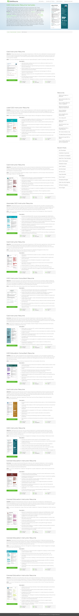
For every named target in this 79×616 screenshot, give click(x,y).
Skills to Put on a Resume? (63, 121)
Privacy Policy (22, 614)
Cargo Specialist (62, 174)
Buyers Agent (62, 177)
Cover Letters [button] (50, 1)
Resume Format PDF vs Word (64, 138)
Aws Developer (62, 169)
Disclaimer (36, 614)
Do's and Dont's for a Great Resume (63, 129)
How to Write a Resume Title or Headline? (64, 103)
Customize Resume (12, 80)
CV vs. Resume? (62, 117)
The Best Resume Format (65, 134)
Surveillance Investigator (64, 155)
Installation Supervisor (64, 153)
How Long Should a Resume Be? (63, 115)
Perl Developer (62, 150)
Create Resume (68, 1)
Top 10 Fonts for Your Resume (64, 125)
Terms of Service (29, 614)
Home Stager (62, 187)
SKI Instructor (62, 171)
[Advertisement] (39, 41)
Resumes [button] (41, 1)
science (33, 11)
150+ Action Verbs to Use (64, 131)
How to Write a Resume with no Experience (64, 141)
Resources (60, 1)
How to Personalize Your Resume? (64, 100)
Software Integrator (63, 185)
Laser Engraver (62, 166)
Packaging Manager (63, 179)
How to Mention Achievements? (62, 111)
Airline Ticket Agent (63, 161)
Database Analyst (63, 163)
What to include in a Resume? (63, 96)
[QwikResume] (13, 1)
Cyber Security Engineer (64, 182)
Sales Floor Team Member (65, 158)
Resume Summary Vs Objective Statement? (64, 107)
